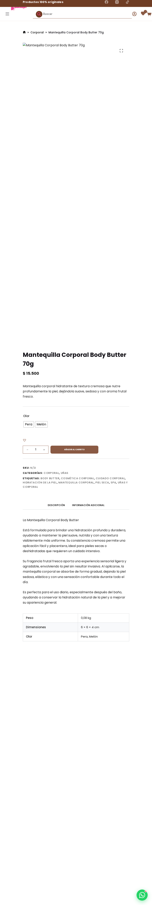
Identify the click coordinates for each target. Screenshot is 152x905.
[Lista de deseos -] (143, 13)
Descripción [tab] (56, 505)
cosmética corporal (77, 478)
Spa (113, 482)
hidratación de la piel (40, 482)
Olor (26, 416)
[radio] (29, 424)
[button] (24, 440)
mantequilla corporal (76, 482)
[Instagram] (117, 2)
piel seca (102, 482)
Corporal (51, 473)
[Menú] (6, 14)
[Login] (134, 14)
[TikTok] (127, 2)
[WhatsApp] (142, 895)
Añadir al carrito (74, 449)
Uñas (64, 473)
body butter (50, 478)
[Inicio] (24, 32)
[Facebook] (106, 2)
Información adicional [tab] (88, 505)
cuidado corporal (110, 478)
